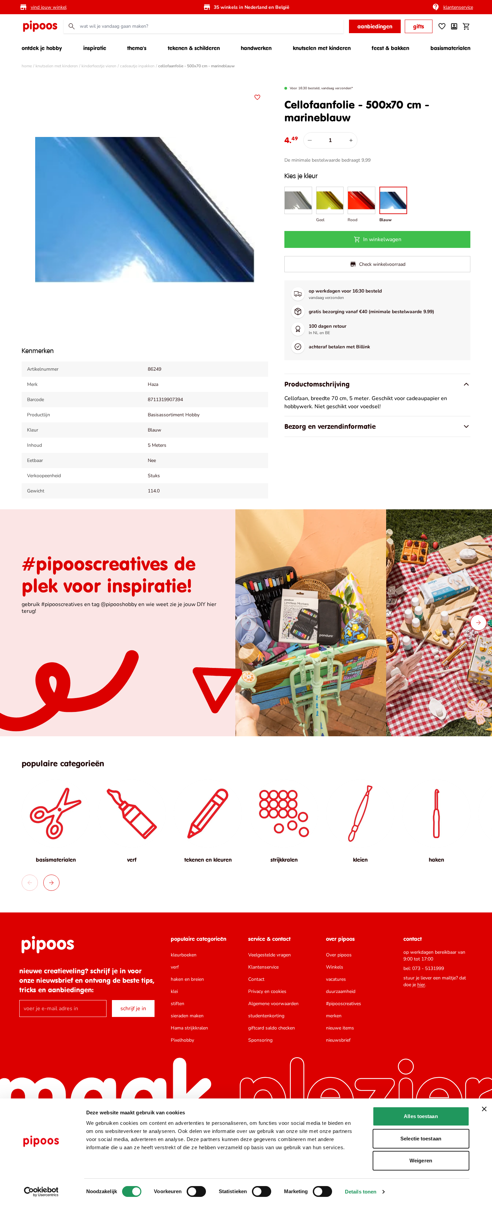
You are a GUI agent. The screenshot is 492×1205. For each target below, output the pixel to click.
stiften (177, 1003)
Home (27, 66)
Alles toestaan (421, 1116)
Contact (256, 979)
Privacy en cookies (267, 991)
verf (175, 967)
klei (174, 991)
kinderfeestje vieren (98, 66)
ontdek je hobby (42, 48)
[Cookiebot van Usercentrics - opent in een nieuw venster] (41, 1192)
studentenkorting (266, 1016)
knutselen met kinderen (322, 48)
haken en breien (187, 979)
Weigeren (420, 1160)
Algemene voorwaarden (273, 1003)
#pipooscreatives (343, 1003)
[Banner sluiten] (484, 1109)
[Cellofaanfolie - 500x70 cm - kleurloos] (298, 205)
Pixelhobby (182, 1040)
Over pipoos (339, 955)
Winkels (334, 967)
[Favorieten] (442, 26)
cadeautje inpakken (137, 66)
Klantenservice (263, 967)
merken (334, 1016)
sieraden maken (187, 1016)
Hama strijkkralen (189, 1028)
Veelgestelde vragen (269, 955)
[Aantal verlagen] (310, 140)
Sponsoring (260, 1040)
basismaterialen (450, 48)
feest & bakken (390, 48)
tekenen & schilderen (194, 48)
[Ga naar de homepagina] (40, 26)
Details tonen (360, 1192)
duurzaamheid (340, 991)
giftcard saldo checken (271, 1028)
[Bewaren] (257, 97)
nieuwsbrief (338, 1040)
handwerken (256, 48)
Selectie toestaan (420, 1138)
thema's (136, 48)
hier (421, 984)
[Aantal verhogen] (351, 140)
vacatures (336, 979)
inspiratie (94, 48)
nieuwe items (340, 1028)
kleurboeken (183, 955)
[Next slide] (478, 623)
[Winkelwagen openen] (466, 26)
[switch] (196, 1191)
